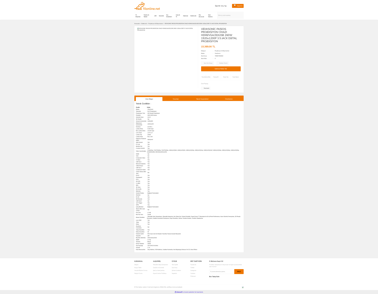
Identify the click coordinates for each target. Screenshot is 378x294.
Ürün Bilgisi (149, 99)
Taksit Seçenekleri (202, 99)
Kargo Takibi (137, 268)
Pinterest (193, 276)
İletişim (136, 265)
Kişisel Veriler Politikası (159, 273)
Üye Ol (217, 6)
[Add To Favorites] (206, 77)
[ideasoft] (179, 292)
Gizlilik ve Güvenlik (158, 268)
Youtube (192, 273)
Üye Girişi (174, 268)
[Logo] (147, 6)
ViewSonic (217, 53)
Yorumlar (176, 99)
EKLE (239, 272)
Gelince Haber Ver (221, 69)
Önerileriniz (229, 99)
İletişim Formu (138, 273)
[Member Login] (213, 5)
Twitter (192, 268)
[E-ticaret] (189, 292)
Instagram (193, 270)
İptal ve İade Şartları (159, 270)
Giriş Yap (224, 6)
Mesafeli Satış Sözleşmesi (160, 265)
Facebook (193, 265)
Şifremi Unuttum (176, 270)
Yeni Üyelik (175, 265)
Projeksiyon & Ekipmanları (222, 51)
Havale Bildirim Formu (140, 270)
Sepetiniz (174, 273)
